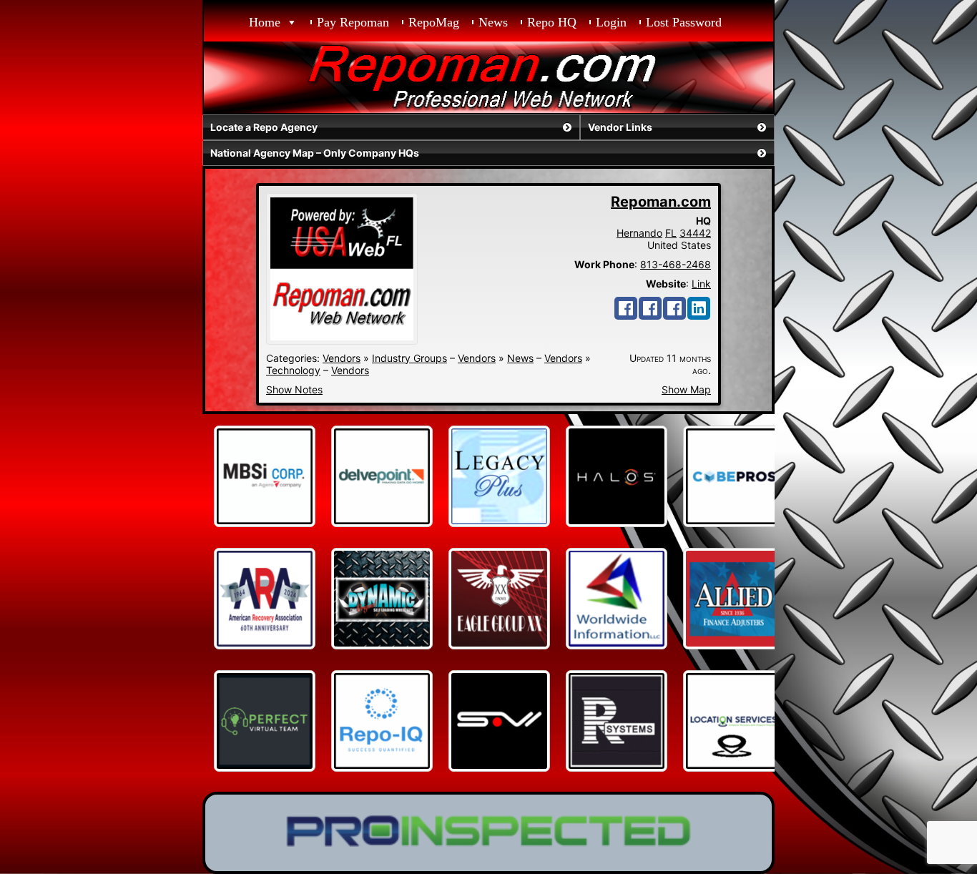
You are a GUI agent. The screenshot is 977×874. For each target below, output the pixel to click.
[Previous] (232, 476)
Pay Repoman (353, 22)
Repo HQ (551, 22)
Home (264, 22)
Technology (293, 370)
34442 (695, 233)
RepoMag (433, 22)
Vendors (341, 358)
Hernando (639, 233)
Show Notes (294, 389)
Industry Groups (409, 358)
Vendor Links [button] (620, 127)
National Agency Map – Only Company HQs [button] (314, 153)
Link (701, 284)
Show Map (686, 389)
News (493, 22)
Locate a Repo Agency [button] (264, 127)
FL (671, 233)
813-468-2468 (675, 264)
